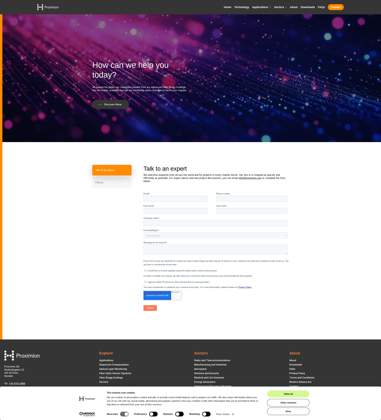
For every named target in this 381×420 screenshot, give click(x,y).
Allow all (288, 394)
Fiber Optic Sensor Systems (115, 373)
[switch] (153, 414)
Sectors (103, 381)
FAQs (292, 368)
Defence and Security (206, 373)
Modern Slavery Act (300, 381)
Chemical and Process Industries (213, 386)
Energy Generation (204, 381)
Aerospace (200, 368)
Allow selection (288, 402)
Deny (288, 411)
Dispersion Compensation (114, 364)
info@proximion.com (250, 178)
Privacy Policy (297, 373)
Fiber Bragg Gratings (111, 377)
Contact (293, 386)
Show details (223, 414)
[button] (110, 104)
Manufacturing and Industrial (210, 364)
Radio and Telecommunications (212, 360)
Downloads (295, 364)
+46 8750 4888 (17, 383)
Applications (106, 360)
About (292, 360)
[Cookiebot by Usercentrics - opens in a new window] (87, 414)
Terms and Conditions (301, 377)
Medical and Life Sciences (209, 377)
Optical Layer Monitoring (113, 368)
